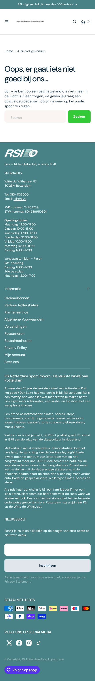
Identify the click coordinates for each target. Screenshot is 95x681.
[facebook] (19, 643)
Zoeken (79, 116)
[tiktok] (38, 643)
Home (8, 51)
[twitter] (9, 643)
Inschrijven (47, 565)
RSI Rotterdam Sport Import (39, 659)
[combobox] (35, 116)
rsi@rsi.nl (19, 199)
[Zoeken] (74, 22)
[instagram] (29, 643)
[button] (6, 22)
